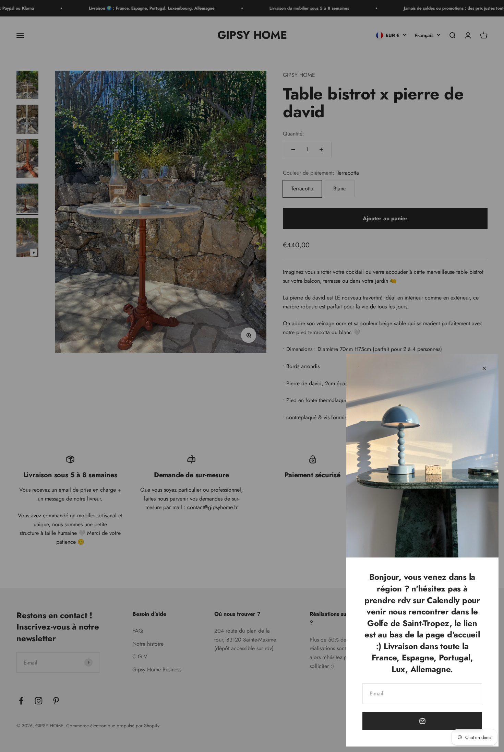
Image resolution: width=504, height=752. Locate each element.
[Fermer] (484, 368)
